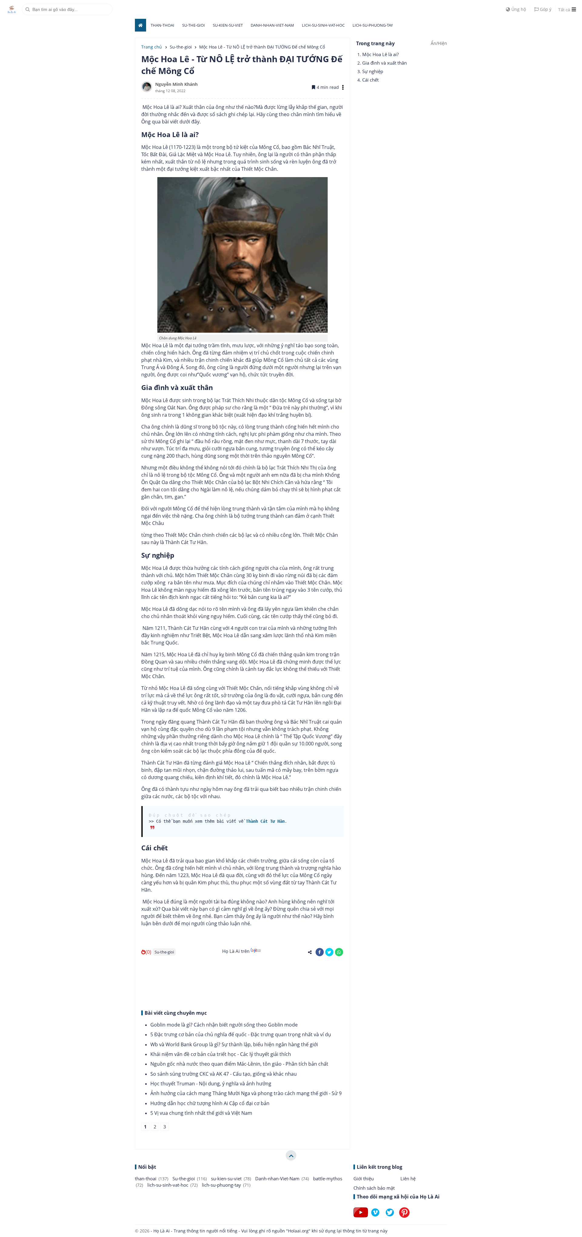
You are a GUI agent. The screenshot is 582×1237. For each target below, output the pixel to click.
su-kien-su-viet (228, 25)
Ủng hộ (518, 9)
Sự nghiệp (372, 71)
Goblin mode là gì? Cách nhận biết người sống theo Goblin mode (224, 1024)
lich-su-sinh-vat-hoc (323, 25)
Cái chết (370, 80)
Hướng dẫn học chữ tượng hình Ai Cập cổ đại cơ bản (209, 1103)
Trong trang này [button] (375, 43)
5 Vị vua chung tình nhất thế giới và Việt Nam (201, 1113)
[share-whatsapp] (339, 952)
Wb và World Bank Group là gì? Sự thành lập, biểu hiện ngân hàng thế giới (234, 1044)
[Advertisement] (242, 981)
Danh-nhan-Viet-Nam (272, 25)
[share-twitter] (329, 952)
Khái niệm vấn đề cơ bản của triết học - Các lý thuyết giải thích (220, 1054)
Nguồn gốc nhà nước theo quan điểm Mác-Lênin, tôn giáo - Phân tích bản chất (239, 1064)
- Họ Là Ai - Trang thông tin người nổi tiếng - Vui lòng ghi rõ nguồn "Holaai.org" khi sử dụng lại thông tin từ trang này (268, 1231)
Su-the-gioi (193, 25)
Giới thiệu (363, 1178)
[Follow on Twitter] (390, 1217)
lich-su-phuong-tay (373, 25)
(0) (148, 952)
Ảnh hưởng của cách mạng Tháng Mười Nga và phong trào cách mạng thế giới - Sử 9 (246, 1093)
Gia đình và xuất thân (384, 63)
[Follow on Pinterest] (404, 1217)
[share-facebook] (320, 952)
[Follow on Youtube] (360, 1217)
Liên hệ (408, 1178)
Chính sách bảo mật (374, 1188)
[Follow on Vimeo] (375, 1217)
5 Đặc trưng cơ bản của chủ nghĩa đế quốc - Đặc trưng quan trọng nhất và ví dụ (240, 1034)
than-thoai (162, 25)
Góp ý (545, 9)
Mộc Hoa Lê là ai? (380, 54)
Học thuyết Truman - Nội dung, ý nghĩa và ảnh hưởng (210, 1083)
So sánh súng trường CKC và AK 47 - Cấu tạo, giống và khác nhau (223, 1074)
